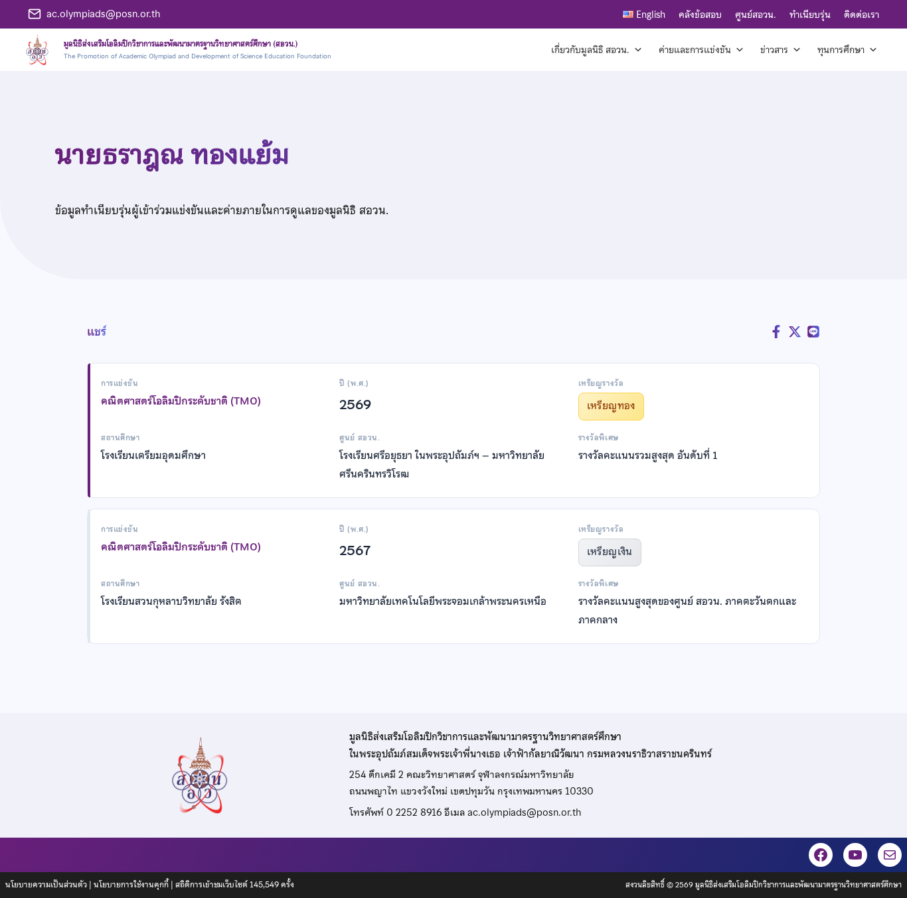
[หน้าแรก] (176, 50)
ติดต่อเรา (861, 14)
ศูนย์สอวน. (755, 14)
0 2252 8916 (414, 812)
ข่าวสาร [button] (774, 49)
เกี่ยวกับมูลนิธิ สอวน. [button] (590, 49)
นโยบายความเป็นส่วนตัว (46, 884)
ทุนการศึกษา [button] (841, 49)
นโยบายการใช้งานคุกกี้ (131, 884)
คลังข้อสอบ (700, 14)
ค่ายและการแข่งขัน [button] (695, 49)
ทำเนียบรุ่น (810, 14)
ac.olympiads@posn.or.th (103, 14)
